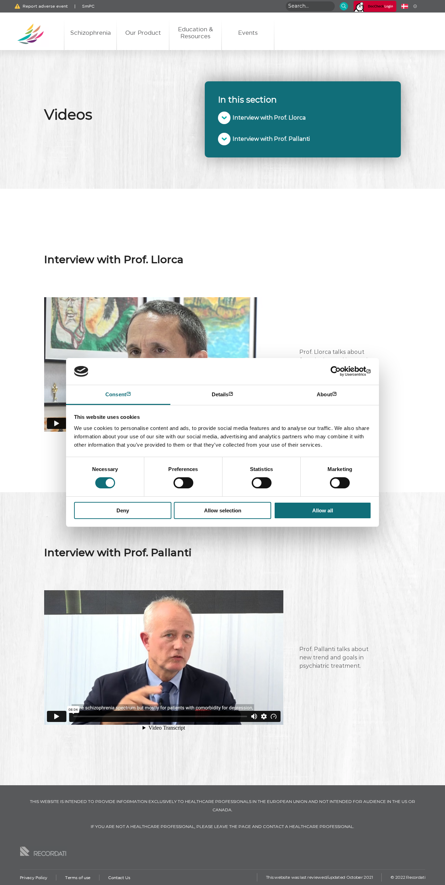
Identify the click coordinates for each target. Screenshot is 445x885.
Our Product (143, 32)
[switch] (183, 482)
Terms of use (77, 877)
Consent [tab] (115, 394)
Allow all (322, 510)
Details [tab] (220, 394)
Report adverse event (45, 6)
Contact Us (119, 877)
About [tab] (324, 394)
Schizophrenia (90, 32)
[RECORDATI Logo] (43, 851)
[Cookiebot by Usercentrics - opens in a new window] (340, 371)
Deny (122, 510)
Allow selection (222, 510)
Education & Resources (195, 32)
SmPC (88, 6)
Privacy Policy (33, 877)
